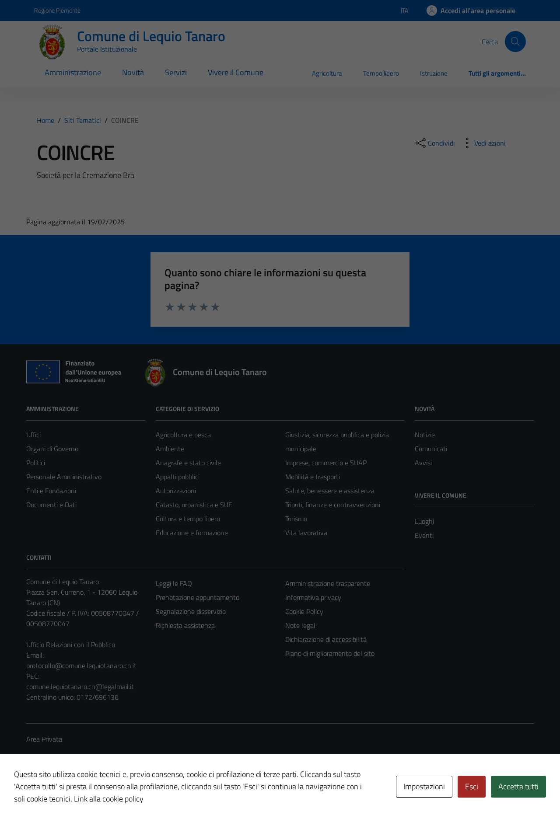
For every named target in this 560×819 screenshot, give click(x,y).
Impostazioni (424, 786)
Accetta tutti (518, 786)
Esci (471, 786)
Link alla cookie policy (109, 799)
